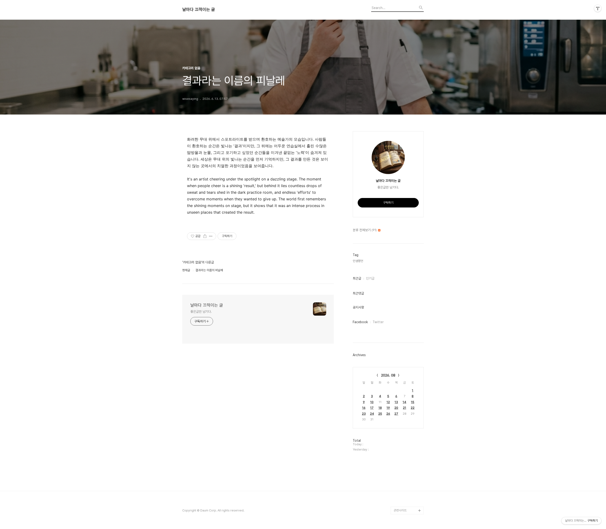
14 (404, 402)
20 (396, 407)
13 (396, 402)
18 (380, 407)
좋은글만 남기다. (201, 311)
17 (372, 407)
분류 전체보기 (365, 230)
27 (396, 413)
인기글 (370, 278)
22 (412, 407)
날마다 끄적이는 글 (198, 9)
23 (364, 413)
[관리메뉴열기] (597, 8)
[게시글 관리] (211, 236)
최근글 (357, 278)
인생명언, (358, 261)
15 (412, 402)
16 (363, 407)
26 (388, 413)
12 (388, 402)
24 (372, 413)
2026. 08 (388, 375)
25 (380, 413)
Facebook (360, 322)
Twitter (378, 322)
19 (388, 407)
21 (404, 407)
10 (372, 402)
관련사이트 (400, 510)
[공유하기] (205, 236)
